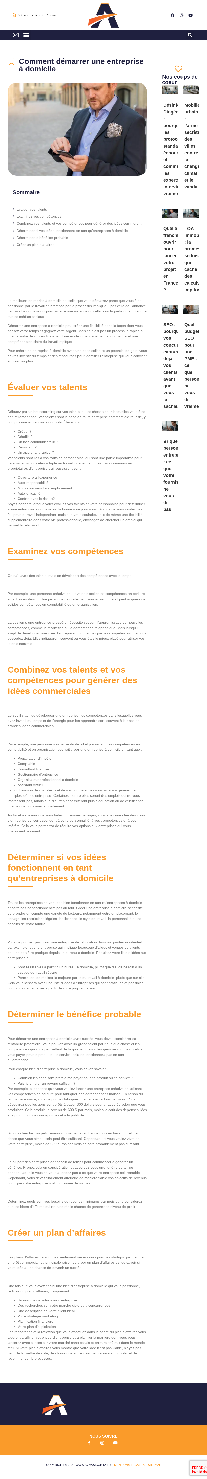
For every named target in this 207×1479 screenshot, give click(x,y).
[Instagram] (182, 15)
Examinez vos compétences (39, 216)
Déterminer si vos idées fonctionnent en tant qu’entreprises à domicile (72, 231)
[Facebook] (173, 15)
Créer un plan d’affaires (35, 245)
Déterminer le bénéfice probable (42, 238)
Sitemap (154, 1465)
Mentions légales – (131, 1465)
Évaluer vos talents (32, 209)
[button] (26, 35)
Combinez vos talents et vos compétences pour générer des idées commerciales (79, 223)
